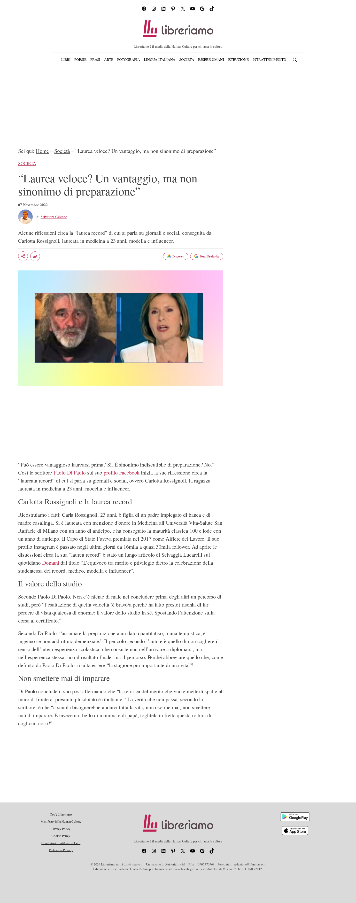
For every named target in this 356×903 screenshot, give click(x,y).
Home (42, 150)
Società (62, 150)
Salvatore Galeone (54, 216)
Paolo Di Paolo (70, 472)
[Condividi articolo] (23, 256)
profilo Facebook (121, 472)
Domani (50, 562)
